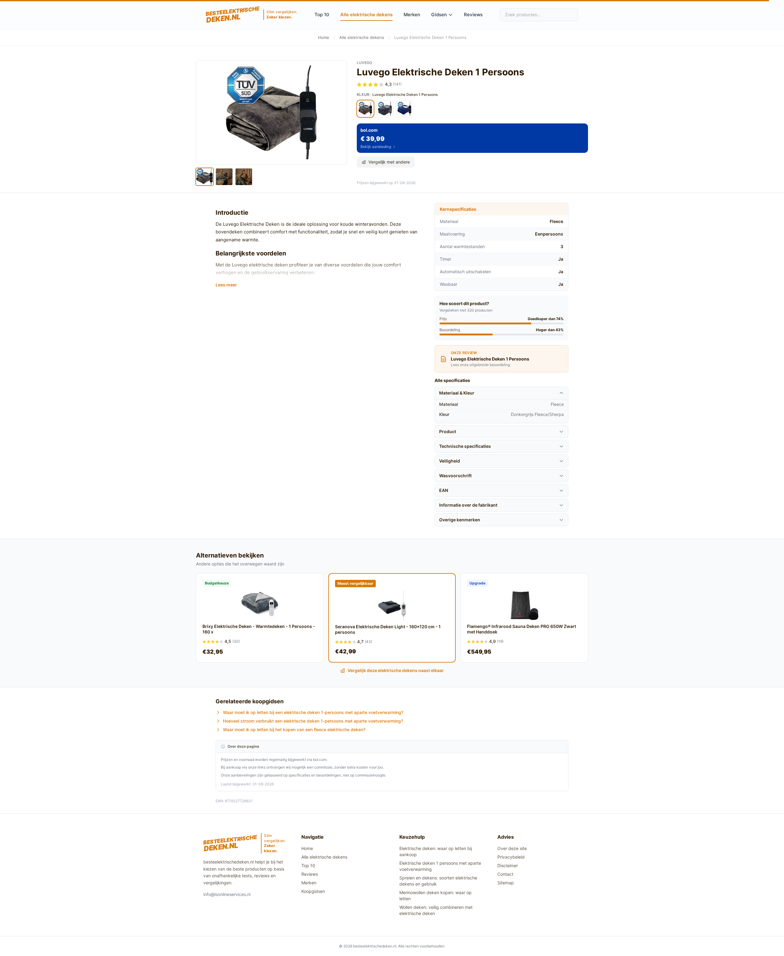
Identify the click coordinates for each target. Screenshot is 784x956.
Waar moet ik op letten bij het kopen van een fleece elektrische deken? (294, 729)
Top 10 (322, 14)
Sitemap (505, 882)
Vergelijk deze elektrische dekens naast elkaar (396, 670)
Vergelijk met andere (389, 161)
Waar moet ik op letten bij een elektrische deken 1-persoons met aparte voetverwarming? (313, 712)
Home (323, 37)
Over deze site (512, 848)
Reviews (473, 14)
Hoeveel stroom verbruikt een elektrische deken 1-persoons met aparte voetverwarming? (313, 721)
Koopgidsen (313, 891)
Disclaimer (507, 865)
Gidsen (439, 14)
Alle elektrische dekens (366, 14)
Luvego (364, 62)
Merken (412, 14)
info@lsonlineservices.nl (227, 894)
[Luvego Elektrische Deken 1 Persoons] (365, 109)
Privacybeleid (511, 857)
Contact (505, 874)
